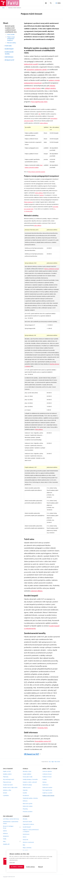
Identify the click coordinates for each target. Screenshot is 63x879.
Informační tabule (27, 821)
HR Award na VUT (9, 60)
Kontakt (5, 793)
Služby (4, 839)
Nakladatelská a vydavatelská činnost (10, 822)
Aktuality (25, 819)
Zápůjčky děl (6, 844)
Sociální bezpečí (9, 49)
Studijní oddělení (27, 774)
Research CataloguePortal (8, 827)
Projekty (44, 779)
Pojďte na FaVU (7, 771)
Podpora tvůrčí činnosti (14, 7)
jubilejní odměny (50, 88)
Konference (45, 784)
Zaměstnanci (26, 834)
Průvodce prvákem (27, 811)
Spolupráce (6, 836)
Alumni (24, 837)
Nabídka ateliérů (7, 774)
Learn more (12, 862)
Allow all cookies (17, 866)
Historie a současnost (28, 842)
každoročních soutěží (31, 64)
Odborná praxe (27, 787)
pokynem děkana (36, 591)
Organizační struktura (28, 824)
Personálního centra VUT (43, 741)
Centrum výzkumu (47, 771)
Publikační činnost (47, 776)
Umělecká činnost (47, 774)
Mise (24, 845)
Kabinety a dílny (7, 790)
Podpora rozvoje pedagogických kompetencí (11, 38)
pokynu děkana (44, 123)
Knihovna (25, 801)
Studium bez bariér (8, 784)
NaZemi (41, 195)
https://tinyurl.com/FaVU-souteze (36, 171)
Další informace (9, 57)
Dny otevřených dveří (8, 779)
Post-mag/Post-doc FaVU (39, 102)
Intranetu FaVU (43, 728)
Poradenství (26, 795)
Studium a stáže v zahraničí (30, 782)
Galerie (5, 830)
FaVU (3, 7)
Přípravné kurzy (7, 782)
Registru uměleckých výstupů (51, 268)
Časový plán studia (27, 776)
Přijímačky (5, 776)
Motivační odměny (11, 42)
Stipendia (25, 790)
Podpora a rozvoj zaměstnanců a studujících (31, 830)
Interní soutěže (11, 34)
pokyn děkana (37, 225)
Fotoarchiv (25, 839)
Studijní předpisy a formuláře (30, 779)
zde (39, 114)
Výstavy (44, 782)
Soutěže (25, 793)
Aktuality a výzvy (27, 771)
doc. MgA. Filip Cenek (54, 761)
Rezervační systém (27, 803)
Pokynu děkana (39, 429)
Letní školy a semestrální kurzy (11, 819)
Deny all (40, 866)
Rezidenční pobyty (27, 784)
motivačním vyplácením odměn (37, 69)
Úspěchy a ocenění (47, 793)
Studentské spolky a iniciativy (30, 798)
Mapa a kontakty (27, 847)
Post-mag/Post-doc (47, 790)
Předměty (25, 809)
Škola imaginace (28, 202)
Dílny (4, 841)
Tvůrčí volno (8, 45)
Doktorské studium (28, 806)
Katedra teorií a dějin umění (10, 787)
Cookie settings (30, 866)
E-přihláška (6, 795)
